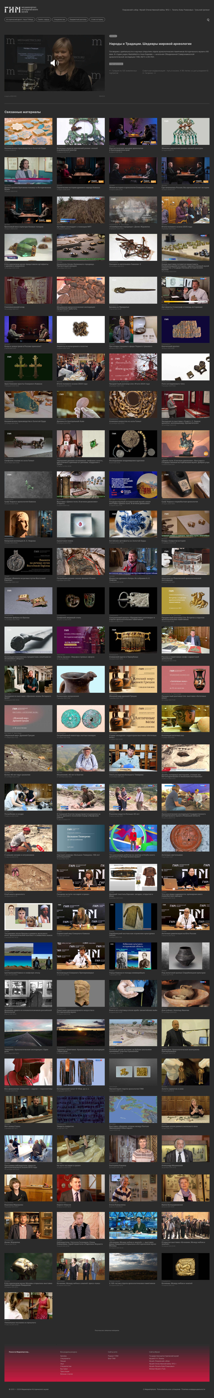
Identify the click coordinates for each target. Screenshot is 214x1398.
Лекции (63, 1361)
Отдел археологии (116, 64)
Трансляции (64, 1371)
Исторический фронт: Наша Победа (19, 19)
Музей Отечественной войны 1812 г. (155, 10)
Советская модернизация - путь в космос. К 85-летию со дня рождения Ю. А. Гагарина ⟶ (176, 72)
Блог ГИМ (111, 1358)
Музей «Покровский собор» (159, 1361)
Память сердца (43, 19)
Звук (113, 36)
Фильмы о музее (66, 1374)
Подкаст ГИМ (113, 1356)
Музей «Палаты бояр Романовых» (162, 1366)
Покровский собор (130, 10)
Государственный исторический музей (164, 1356)
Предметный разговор (78, 19)
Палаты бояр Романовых (182, 10)
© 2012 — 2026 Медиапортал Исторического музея (28, 1389)
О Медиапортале (149, 1389)
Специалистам (59, 19)
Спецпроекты (65, 1358)
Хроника (63, 1356)
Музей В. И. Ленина (156, 1358)
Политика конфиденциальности (193, 1389)
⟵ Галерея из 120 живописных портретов (123, 72)
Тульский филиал (202, 10)
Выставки (64, 1369)
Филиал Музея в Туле (157, 1369)
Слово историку (97, 19)
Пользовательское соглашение (168, 1389)
